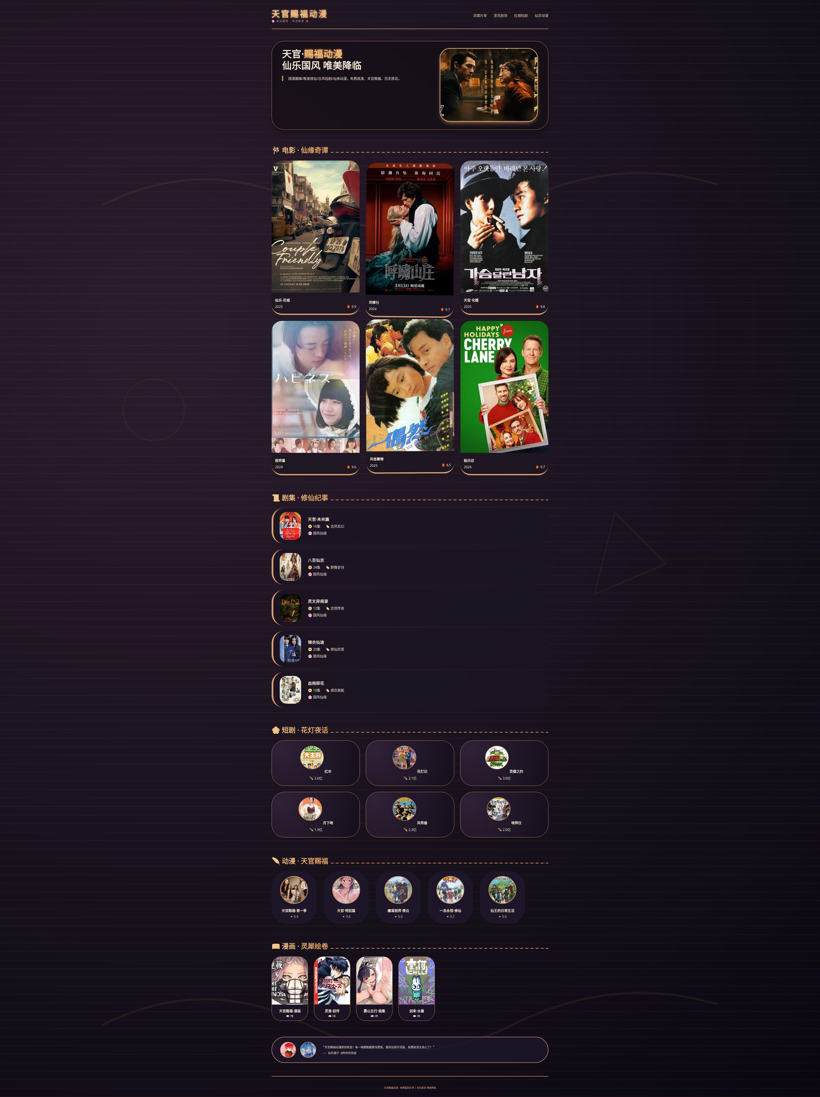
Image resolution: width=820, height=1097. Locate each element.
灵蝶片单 (480, 15)
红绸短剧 (521, 15)
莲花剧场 (500, 15)
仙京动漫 (541, 15)
